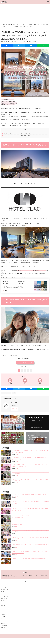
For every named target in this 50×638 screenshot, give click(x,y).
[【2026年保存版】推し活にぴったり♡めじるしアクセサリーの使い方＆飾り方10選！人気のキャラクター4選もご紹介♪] (6, 474)
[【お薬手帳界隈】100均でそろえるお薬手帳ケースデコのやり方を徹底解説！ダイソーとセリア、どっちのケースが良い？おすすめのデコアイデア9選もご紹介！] (6, 547)
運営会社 (3, 627)
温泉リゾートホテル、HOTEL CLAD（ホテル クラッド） (16, 133)
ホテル (3, 392)
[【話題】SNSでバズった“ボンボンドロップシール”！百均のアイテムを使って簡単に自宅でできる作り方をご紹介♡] (6, 481)
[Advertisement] (25, 14)
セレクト (3, 593)
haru (16, 547)
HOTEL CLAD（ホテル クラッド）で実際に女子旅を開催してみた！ (18, 135)
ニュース (3, 605)
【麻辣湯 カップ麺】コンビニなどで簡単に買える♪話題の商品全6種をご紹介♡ (29, 558)
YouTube (3, 618)
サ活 (14, 392)
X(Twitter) (3, 616)
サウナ (9, 392)
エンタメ (3, 603)
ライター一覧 (4, 611)
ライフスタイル (4, 589)
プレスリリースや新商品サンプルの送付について (11, 621)
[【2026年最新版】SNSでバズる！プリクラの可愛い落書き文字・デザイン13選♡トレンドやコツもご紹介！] (6, 467)
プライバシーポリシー (6, 630)
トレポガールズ (4, 596)
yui (15, 533)
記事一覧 (14, 408)
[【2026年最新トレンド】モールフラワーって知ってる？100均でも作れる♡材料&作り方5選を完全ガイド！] (6, 460)
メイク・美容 (4, 587)
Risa (17, 454)
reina (17, 482)
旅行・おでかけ (32, 41)
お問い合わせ (4, 625)
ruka (16, 540)
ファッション (4, 584)
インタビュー (4, 600)
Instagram (3, 614)
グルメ (2, 591)
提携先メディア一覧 (5, 623)
